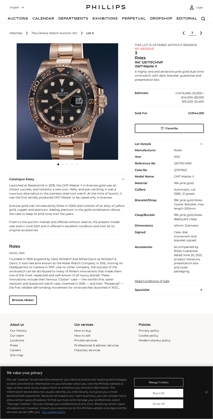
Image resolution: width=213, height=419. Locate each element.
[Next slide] (106, 102)
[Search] (203, 19)
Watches (16, 33)
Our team (17, 335)
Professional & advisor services (96, 345)
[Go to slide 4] (72, 164)
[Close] (206, 392)
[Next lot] (201, 33)
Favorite (172, 128)
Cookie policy (148, 335)
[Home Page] (106, 7)
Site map (16, 355)
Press (14, 345)
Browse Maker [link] (23, 300)
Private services (85, 340)
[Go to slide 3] (67, 164)
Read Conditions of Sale (152, 281)
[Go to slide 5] (77, 164)
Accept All (159, 403)
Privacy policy (149, 330)
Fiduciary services (87, 350)
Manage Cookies (158, 382)
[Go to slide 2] (63, 164)
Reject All (158, 393)
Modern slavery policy (155, 340)
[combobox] (17, 7)
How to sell (82, 335)
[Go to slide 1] (58, 164)
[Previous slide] (28, 102)
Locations (17, 340)
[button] (66, 101)
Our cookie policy (54, 412)
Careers (15, 350)
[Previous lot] (184, 33)
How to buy (82, 330)
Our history (18, 330)
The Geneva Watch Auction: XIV (54, 33)
